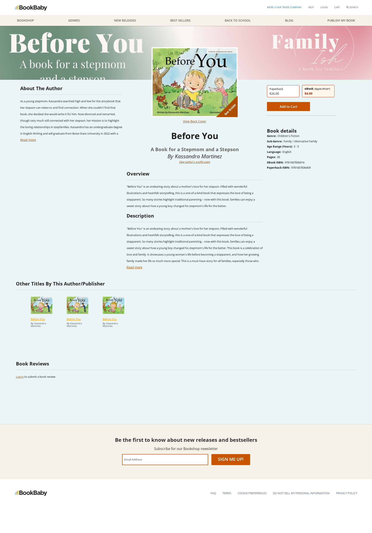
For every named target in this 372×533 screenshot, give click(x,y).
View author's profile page (194, 162)
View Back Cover (194, 121)
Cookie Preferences (252, 493)
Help (311, 7)
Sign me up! (231, 459)
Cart (337, 7)
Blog (289, 20)
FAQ (213, 493)
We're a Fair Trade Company (284, 7)
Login (324, 7)
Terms (226, 493)
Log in (20, 377)
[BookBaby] (35, 7)
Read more (28, 140)
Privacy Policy (346, 493)
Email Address (133, 459)
